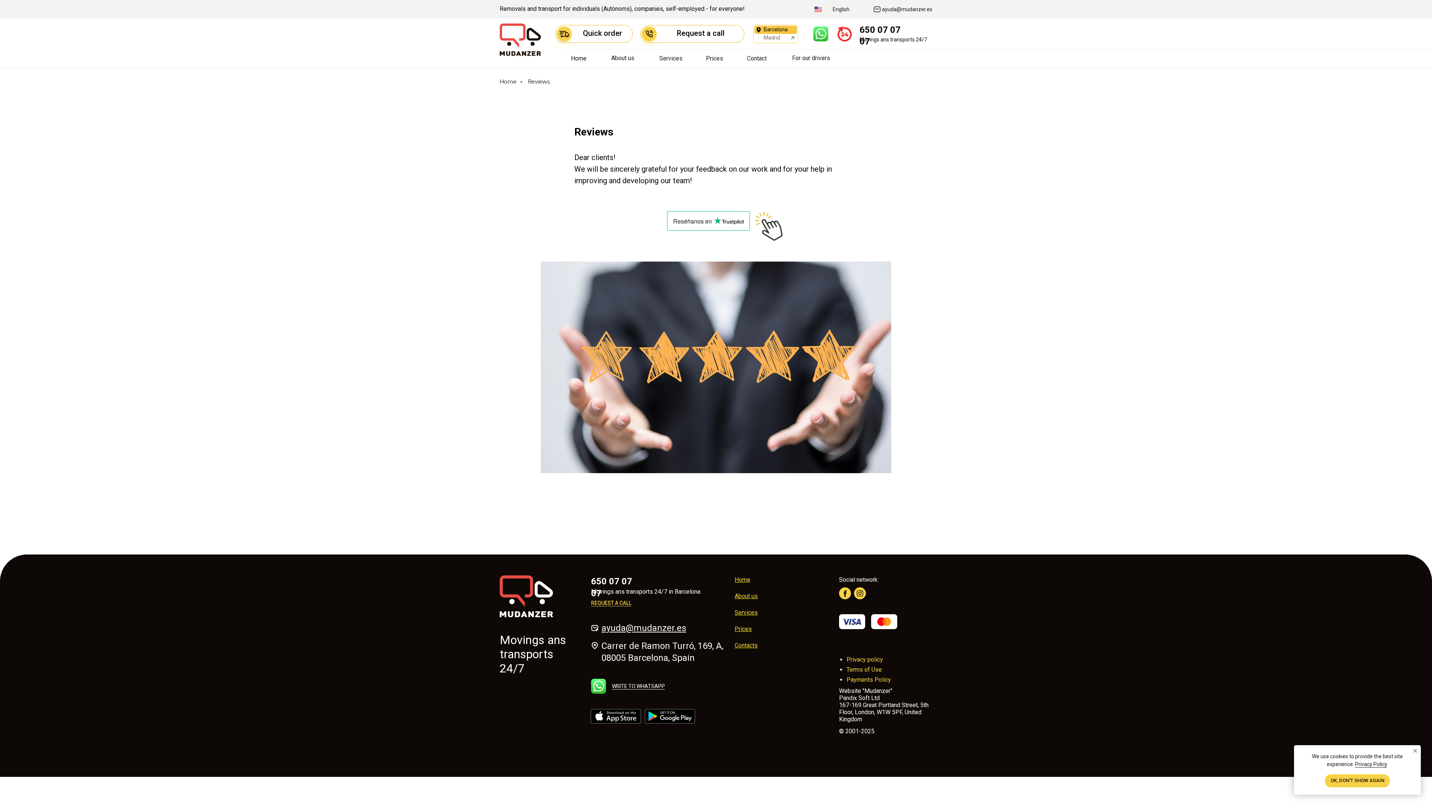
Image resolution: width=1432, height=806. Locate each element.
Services (746, 612)
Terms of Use (864, 669)
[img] (821, 34)
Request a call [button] (611, 603)
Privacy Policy (1371, 764)
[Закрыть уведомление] (1415, 751)
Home (508, 82)
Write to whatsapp (638, 686)
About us (746, 596)
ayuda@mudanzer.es (644, 628)
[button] (692, 34)
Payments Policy (869, 679)
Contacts (746, 645)
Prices (743, 628)
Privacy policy (865, 659)
